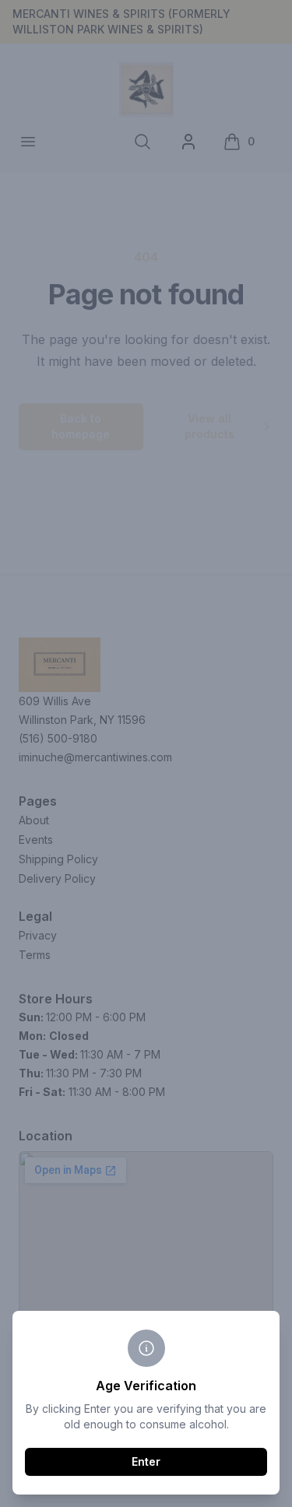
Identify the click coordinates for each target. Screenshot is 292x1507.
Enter (146, 1461)
